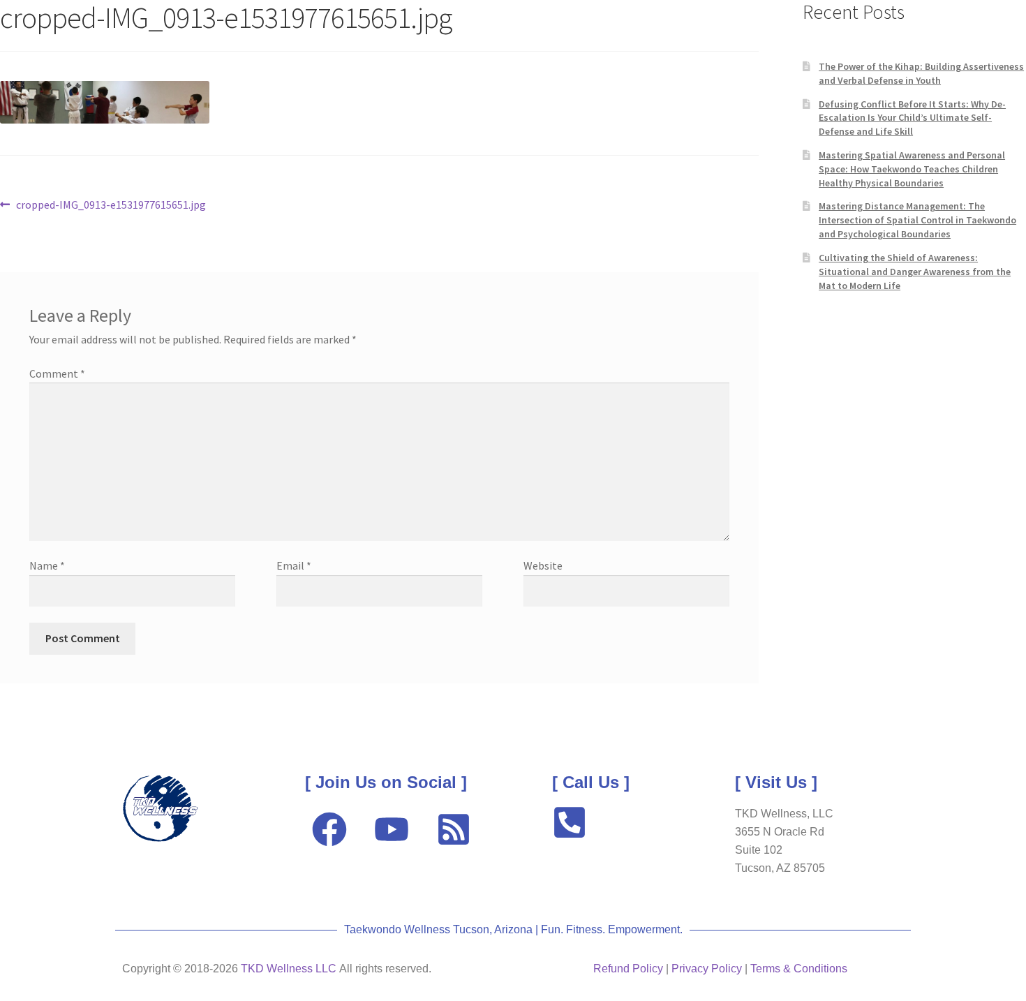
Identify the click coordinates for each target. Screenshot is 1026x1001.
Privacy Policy (706, 968)
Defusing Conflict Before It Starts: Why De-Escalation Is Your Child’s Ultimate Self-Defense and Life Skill (912, 118)
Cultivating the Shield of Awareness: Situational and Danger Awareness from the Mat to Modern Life (915, 271)
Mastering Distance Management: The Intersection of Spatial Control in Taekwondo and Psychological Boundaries (917, 220)
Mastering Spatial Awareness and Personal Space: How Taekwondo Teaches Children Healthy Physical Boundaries (912, 169)
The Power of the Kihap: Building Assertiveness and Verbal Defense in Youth (921, 73)
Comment (57, 373)
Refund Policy (628, 968)
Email (293, 565)
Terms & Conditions (798, 968)
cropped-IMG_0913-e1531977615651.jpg (110, 204)
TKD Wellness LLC (288, 968)
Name (47, 565)
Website (543, 565)
